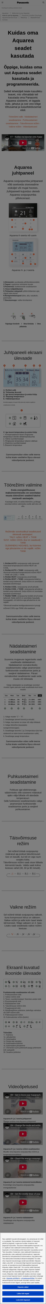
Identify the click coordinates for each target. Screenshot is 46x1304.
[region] (23, 1268)
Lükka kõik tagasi (23, 1293)
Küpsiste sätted (23, 1287)
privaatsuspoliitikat (27, 1278)
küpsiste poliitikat (12, 1278)
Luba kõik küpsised (23, 1300)
